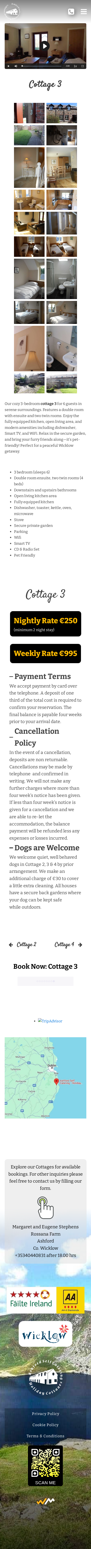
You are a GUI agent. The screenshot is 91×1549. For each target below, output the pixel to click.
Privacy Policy (45, 1414)
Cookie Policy (45, 1425)
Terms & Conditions (46, 1436)
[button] (84, 11)
